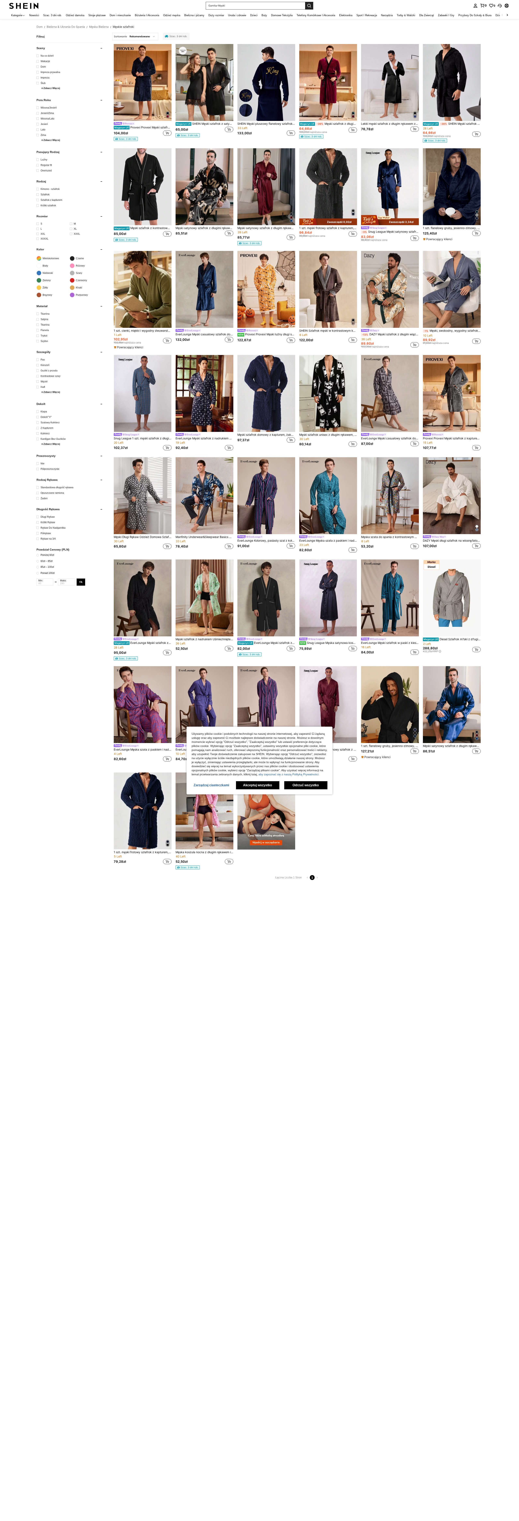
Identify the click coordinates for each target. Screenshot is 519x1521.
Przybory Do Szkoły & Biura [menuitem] (474, 15)
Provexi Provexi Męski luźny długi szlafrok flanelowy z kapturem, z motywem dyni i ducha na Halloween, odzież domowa (266, 334)
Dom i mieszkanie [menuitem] (120, 15)
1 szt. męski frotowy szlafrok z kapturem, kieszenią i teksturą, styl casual (328, 228)
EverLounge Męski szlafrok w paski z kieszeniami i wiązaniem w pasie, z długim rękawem (390, 642)
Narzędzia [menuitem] (387, 15)
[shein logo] (24, 5)
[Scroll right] (507, 15)
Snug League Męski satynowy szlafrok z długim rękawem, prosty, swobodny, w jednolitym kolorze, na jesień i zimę (390, 231)
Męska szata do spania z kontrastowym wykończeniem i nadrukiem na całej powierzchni (390, 537)
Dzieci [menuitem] (253, 15)
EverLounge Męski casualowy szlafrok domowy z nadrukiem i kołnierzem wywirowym (390, 438)
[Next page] (317, 877)
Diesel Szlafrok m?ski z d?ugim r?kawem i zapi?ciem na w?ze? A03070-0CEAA (452, 639)
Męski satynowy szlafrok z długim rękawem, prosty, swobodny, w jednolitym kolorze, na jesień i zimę (266, 228)
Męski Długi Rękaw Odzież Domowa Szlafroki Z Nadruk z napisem (143, 537)
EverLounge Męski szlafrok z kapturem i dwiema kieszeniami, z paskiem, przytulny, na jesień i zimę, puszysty (143, 642)
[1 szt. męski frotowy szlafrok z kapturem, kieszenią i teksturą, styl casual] (143, 810)
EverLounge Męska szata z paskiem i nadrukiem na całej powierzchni (328, 540)
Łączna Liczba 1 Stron (288, 877)
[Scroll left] (502, 15)
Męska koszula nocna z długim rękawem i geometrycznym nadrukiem (204, 852)
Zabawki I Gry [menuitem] (446, 15)
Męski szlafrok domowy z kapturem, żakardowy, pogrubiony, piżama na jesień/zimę (266, 434)
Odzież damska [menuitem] (75, 15)
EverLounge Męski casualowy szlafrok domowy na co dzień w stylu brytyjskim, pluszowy (204, 334)
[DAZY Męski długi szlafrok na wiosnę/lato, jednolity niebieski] (452, 495)
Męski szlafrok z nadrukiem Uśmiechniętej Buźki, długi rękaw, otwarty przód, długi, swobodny (204, 639)
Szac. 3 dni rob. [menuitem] (52, 15)
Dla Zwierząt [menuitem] (426, 15)
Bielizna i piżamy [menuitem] (194, 15)
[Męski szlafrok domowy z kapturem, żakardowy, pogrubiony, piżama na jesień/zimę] (266, 393)
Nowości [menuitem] (34, 15)
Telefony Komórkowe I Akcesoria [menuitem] (316, 15)
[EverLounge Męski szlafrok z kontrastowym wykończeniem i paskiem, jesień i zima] (266, 597)
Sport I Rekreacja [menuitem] (366, 15)
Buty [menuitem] (264, 15)
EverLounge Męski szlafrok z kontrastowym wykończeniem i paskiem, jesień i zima (266, 642)
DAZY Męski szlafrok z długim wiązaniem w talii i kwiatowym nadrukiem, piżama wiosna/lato (390, 334)
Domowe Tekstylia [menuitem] (282, 15)
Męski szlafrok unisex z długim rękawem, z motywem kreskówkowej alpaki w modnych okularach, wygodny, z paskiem (328, 434)
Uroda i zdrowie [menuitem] (237, 15)
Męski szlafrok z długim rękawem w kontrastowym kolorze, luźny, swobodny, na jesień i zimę (328, 123)
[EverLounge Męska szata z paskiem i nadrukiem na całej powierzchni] (328, 495)
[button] (499, 5)
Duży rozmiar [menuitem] (216, 15)
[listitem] (142, 93)
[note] (126, 139)
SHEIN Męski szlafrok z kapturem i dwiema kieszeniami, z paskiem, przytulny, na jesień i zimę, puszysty (452, 123)
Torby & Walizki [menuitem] (406, 15)
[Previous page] (307, 877)
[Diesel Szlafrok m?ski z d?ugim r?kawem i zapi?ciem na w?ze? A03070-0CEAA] (452, 597)
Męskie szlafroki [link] (123, 26)
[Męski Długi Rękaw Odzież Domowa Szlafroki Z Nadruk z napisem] (143, 495)
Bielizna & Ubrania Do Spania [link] (66, 26)
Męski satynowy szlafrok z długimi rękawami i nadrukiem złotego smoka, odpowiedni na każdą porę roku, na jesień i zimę (204, 228)
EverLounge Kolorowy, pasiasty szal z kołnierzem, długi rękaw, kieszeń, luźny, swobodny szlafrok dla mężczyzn (266, 540)
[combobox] (135, 36)
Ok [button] (81, 582)
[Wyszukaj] (309, 6)
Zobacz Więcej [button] (51, 88)
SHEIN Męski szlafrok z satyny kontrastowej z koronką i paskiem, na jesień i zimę (204, 123)
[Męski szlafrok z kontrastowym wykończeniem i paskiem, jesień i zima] (143, 186)
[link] (483, 5)
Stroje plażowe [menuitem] (97, 15)
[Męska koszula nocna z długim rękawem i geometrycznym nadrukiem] (204, 810)
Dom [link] (39, 26)
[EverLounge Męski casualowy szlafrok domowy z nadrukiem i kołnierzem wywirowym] (390, 393)
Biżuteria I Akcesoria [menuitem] (147, 15)
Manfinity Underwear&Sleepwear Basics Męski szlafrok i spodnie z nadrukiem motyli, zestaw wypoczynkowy (204, 537)
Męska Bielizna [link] (99, 26)
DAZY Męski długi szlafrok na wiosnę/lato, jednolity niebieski (452, 540)
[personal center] (475, 5)
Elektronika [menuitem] (345, 15)
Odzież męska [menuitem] (171, 15)
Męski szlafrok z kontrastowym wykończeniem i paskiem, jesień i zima (143, 228)
